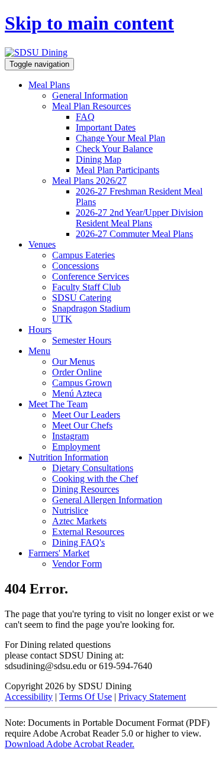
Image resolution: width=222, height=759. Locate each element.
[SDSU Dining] (36, 52)
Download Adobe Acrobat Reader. (69, 744)
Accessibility (29, 697)
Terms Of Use (85, 697)
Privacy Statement (152, 697)
